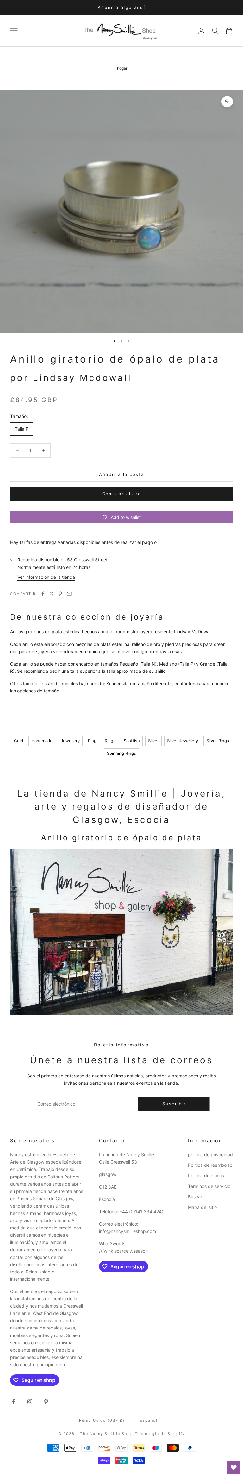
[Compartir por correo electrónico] (69, 593)
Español (149, 1420)
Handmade (42, 740)
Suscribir (174, 1103)
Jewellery (70, 740)
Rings (110, 740)
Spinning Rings (121, 753)
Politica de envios (206, 1175)
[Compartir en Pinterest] (60, 593)
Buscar (195, 1196)
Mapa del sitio (202, 1207)
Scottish (132, 740)
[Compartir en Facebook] (42, 593)
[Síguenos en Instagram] (30, 1401)
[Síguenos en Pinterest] (46, 1401)
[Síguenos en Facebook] (13, 1401)
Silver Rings (217, 740)
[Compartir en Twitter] (51, 593)
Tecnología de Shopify (160, 1433)
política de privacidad (210, 1154)
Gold (18, 740)
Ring (92, 740)
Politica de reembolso (210, 1165)
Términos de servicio (209, 1186)
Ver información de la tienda (46, 577)
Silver (153, 740)
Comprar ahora (121, 493)
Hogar (122, 68)
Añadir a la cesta (121, 474)
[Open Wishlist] (233, 1467)
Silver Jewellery (182, 740)
